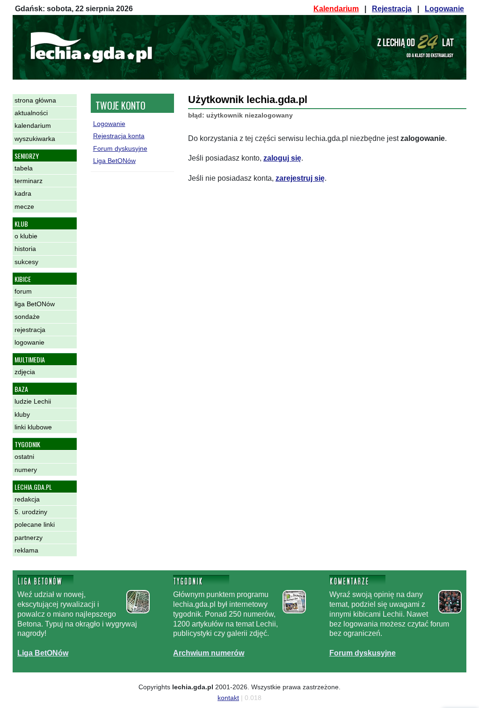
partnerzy (29, 537)
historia (25, 248)
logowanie (29, 342)
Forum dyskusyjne (120, 148)
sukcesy (26, 262)
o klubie (26, 236)
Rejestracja (392, 9)
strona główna (35, 100)
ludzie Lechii (33, 401)
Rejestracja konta (119, 136)
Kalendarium (336, 9)
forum (23, 291)
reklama (26, 550)
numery (26, 469)
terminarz (29, 180)
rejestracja (30, 329)
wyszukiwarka (35, 138)
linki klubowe (33, 427)
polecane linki (35, 524)
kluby (22, 414)
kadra (23, 193)
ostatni (24, 456)
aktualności (31, 113)
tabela (24, 168)
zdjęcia (25, 372)
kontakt (228, 697)
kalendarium (33, 125)
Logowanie (444, 9)
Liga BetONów (114, 160)
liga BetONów (35, 304)
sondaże (27, 316)
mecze (24, 206)
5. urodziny (31, 512)
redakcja (27, 499)
